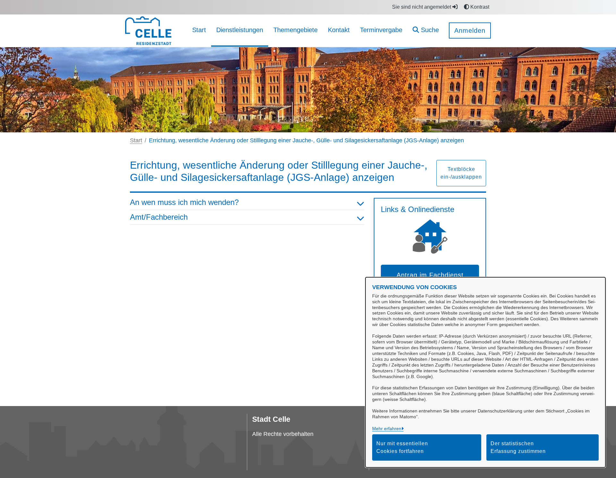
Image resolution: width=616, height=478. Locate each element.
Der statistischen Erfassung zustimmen (518, 447)
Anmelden (469, 30)
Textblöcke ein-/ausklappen (461, 173)
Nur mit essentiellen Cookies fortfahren (402, 447)
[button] (425, 30)
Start (136, 140)
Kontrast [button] (479, 7)
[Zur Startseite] (148, 30)
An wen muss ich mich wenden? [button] (184, 202)
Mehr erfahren (386, 428)
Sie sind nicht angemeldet (422, 7)
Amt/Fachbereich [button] (159, 217)
